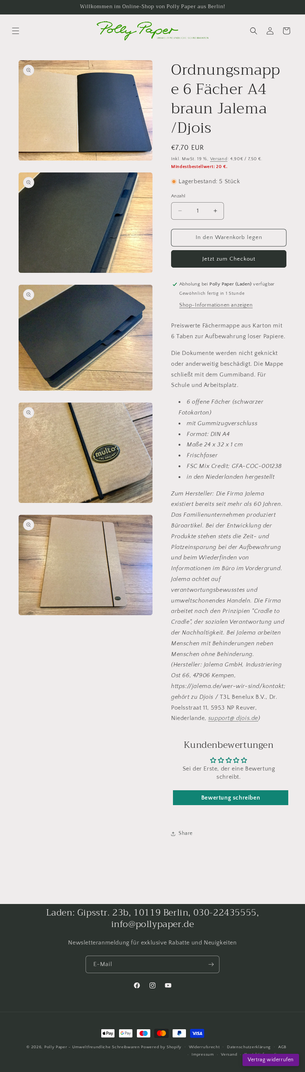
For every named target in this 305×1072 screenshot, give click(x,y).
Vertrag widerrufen (271, 1060)
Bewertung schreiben (230, 797)
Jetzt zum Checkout (229, 259)
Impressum (203, 1054)
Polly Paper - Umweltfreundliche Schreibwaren (92, 1047)
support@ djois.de (233, 718)
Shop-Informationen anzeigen (216, 305)
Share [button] (186, 833)
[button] (15, 31)
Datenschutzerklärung (249, 1047)
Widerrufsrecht (204, 1047)
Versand (219, 158)
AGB (282, 1047)
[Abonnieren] (211, 964)
